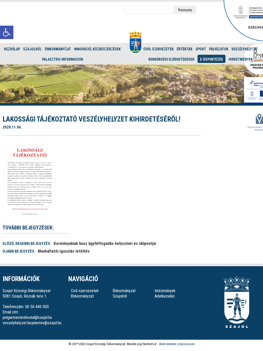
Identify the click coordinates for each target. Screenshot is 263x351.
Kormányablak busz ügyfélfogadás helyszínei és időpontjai (105, 243)
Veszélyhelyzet (244, 49)
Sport (200, 49)
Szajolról (32, 49)
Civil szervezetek (158, 49)
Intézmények (165, 290)
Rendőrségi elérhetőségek (171, 59)
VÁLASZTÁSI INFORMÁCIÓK (62, 59)
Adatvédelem (167, 344)
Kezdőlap (12, 49)
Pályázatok (218, 49)
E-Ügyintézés (211, 59)
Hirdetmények (241, 59)
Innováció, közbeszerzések (97, 49)
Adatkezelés (165, 296)
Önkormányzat (58, 49)
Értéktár (184, 49)
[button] (6, 32)
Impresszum (187, 344)
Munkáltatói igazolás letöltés (64, 251)
